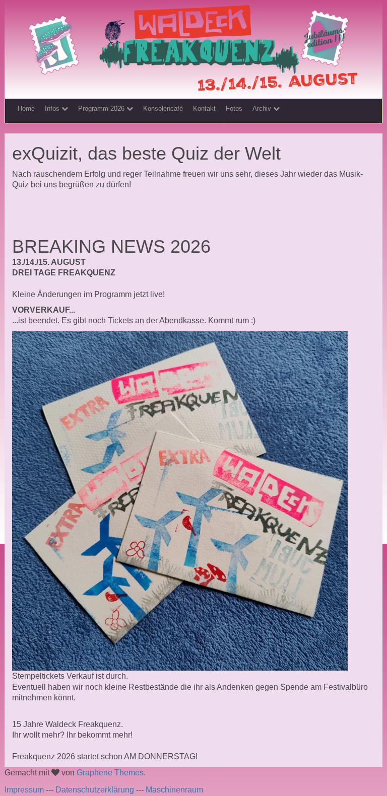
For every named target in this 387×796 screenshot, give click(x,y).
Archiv (262, 108)
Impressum (24, 789)
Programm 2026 (102, 108)
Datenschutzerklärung (94, 789)
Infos (53, 108)
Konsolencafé (163, 108)
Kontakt (204, 108)
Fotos (234, 108)
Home (26, 108)
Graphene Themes (110, 772)
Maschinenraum (174, 789)
